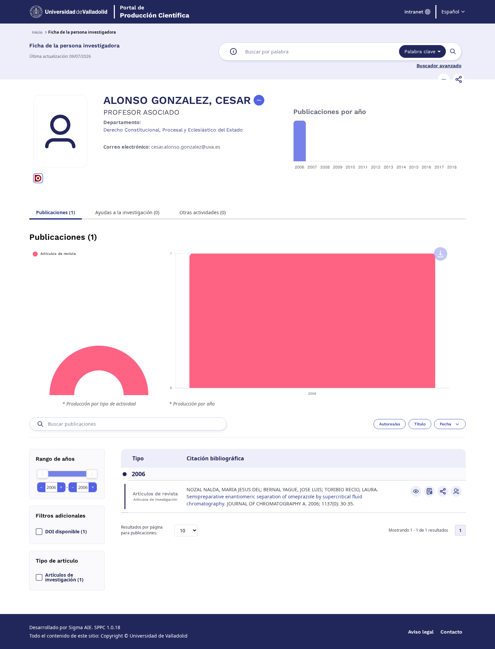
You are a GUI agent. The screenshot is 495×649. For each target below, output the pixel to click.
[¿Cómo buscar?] (233, 51)
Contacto (451, 632)
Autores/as (389, 424)
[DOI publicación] (429, 491)
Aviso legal (421, 632)
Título (420, 424)
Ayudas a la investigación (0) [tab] (127, 212)
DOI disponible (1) (66, 531)
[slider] (42, 474)
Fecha (445, 424)
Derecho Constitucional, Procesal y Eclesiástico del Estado (173, 129)
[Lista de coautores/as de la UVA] (456, 491)
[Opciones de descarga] (440, 254)
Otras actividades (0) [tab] (202, 212)
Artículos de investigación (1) (64, 577)
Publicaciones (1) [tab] (55, 212)
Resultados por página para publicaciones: (142, 530)
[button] (443, 79)
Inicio (37, 32)
